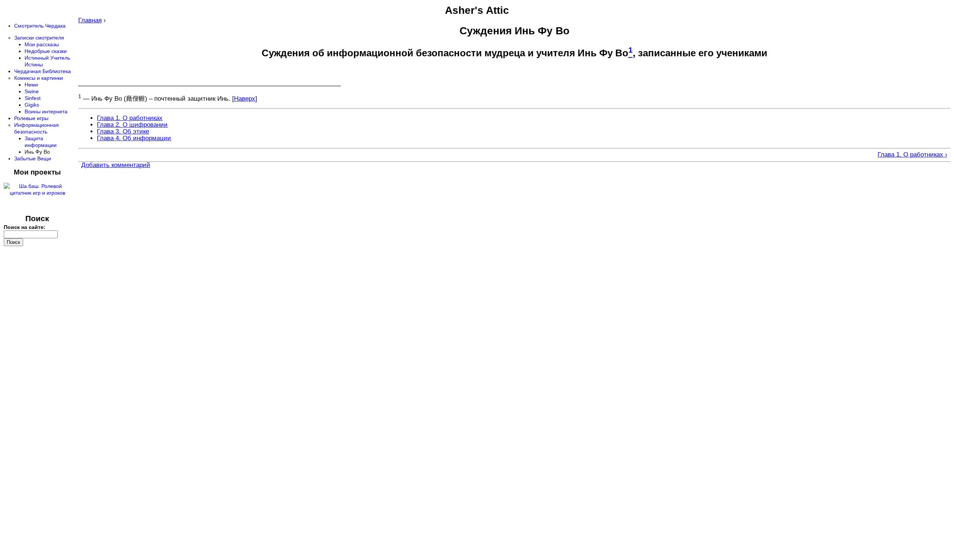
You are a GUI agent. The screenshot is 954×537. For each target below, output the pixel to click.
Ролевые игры (31, 118)
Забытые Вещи (32, 158)
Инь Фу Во (37, 152)
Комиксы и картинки (38, 78)
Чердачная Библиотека (42, 71)
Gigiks (32, 105)
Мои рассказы (42, 44)
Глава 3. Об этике (123, 131)
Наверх (244, 98)
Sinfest (33, 98)
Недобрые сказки (46, 51)
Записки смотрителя (39, 38)
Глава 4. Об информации (134, 138)
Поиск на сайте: (24, 227)
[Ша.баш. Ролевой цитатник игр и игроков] (37, 193)
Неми (31, 85)
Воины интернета (46, 111)
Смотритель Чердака (40, 26)
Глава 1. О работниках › (912, 154)
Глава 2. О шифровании (132, 124)
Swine (32, 91)
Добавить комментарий (115, 165)
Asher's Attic (477, 10)
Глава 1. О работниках (129, 118)
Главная (90, 20)
